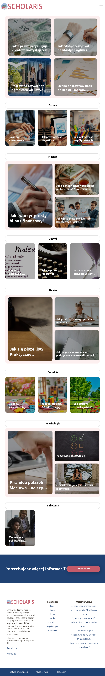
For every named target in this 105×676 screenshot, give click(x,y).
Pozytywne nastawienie (70, 455)
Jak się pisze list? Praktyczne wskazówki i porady (29, 352)
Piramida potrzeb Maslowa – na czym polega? (28, 485)
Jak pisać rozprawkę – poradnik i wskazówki (75, 321)
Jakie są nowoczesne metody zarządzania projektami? (16, 138)
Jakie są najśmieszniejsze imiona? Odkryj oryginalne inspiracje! (19, 405)
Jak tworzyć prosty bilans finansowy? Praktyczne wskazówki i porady (29, 218)
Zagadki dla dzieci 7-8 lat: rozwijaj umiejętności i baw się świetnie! (52, 405)
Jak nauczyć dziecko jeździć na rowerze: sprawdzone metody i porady (84, 405)
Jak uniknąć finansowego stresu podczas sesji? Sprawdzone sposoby (75, 187)
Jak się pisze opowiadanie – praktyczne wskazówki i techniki (75, 354)
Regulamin (61, 672)
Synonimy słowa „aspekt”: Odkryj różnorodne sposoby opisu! (84, 622)
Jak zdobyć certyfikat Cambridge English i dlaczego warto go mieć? (74, 48)
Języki (53, 238)
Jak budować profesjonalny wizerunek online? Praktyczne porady (84, 610)
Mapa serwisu (42, 672)
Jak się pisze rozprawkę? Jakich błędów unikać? (50, 272)
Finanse (52, 156)
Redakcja (12, 648)
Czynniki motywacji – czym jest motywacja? (74, 487)
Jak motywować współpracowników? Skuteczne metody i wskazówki (85, 138)
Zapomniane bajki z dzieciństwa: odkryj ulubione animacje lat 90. (84, 634)
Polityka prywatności (18, 672)
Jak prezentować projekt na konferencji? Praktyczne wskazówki (51, 138)
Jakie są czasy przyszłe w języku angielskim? (84, 272)
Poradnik (53, 372)
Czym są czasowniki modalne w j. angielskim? (16, 272)
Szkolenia (53, 505)
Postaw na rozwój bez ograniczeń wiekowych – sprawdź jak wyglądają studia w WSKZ (29, 88)
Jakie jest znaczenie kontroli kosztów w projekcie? (73, 220)
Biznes (53, 105)
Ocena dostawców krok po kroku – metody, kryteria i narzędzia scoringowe (75, 88)
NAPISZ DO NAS (83, 569)
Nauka (53, 290)
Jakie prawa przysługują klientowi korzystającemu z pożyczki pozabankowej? (31, 48)
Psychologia (53, 423)
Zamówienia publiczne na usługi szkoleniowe (16, 539)
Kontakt (11, 653)
